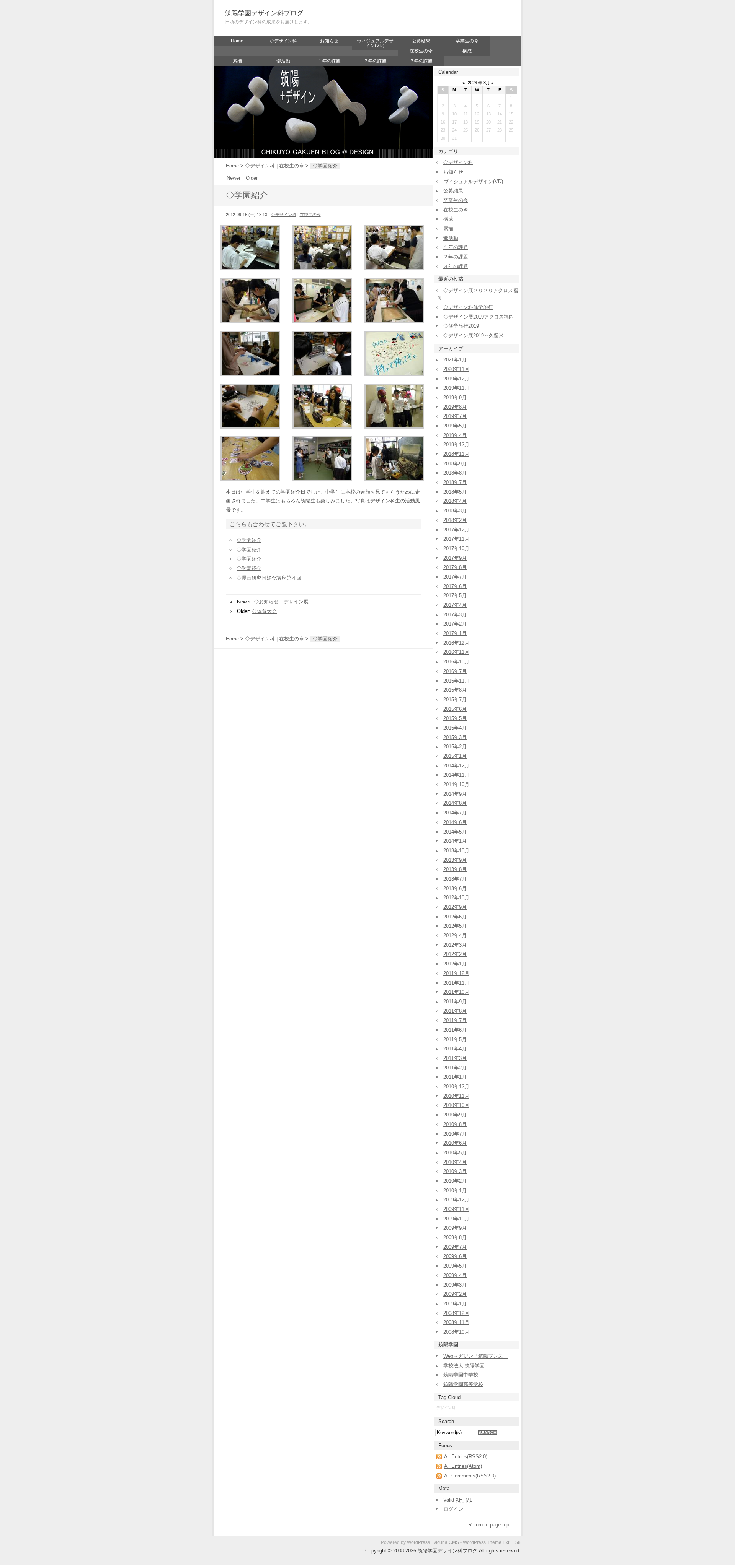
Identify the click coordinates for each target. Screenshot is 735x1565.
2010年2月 (455, 1181)
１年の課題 (329, 60)
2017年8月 (455, 567)
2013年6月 (455, 888)
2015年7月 (455, 699)
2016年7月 (455, 671)
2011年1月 (455, 1077)
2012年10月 (456, 897)
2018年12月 (456, 444)
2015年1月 (455, 756)
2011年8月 (455, 1011)
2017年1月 (455, 633)
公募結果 (421, 41)
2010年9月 (455, 1115)
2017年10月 (456, 548)
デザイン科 (446, 1408)
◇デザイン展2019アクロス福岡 (478, 317)
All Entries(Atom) (463, 1466)
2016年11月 (456, 652)
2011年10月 (456, 992)
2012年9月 (455, 907)
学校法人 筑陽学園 (464, 1365)
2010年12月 (456, 1086)
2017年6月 (455, 586)
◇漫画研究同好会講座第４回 (269, 578)
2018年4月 (455, 501)
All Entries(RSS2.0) (465, 1456)
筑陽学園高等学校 (463, 1384)
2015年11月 (456, 681)
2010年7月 (455, 1134)
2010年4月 (455, 1162)
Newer (233, 178)
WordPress (418, 1542)
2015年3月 (455, 737)
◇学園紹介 (249, 540)
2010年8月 (455, 1124)
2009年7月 (455, 1247)
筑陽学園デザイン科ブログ (264, 13)
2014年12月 (456, 766)
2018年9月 (455, 463)
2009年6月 (455, 1256)
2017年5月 (455, 595)
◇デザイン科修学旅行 (468, 307)
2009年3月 (455, 1285)
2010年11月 (456, 1096)
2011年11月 (456, 983)
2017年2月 (455, 624)
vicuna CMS (446, 1542)
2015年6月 (455, 709)
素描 (237, 60)
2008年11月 (456, 1322)
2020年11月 (456, 369)
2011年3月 (455, 1058)
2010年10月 (456, 1105)
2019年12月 (456, 379)
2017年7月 (455, 577)
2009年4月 (455, 1275)
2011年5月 (455, 1039)
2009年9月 (455, 1228)
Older (252, 178)
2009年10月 (456, 1219)
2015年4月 (455, 728)
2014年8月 (455, 803)
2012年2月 (455, 954)
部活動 (283, 60)
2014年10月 (456, 784)
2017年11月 (456, 539)
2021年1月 (455, 359)
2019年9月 (455, 397)
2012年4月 (455, 935)
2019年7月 (455, 416)
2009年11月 (456, 1209)
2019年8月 (455, 407)
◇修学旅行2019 (461, 326)
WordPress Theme (482, 1542)
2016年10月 (456, 662)
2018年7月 (455, 482)
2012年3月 (455, 945)
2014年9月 (455, 794)
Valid (457, 1500)
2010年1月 (455, 1190)
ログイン (453, 1509)
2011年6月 (455, 1030)
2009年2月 (455, 1294)
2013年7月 (455, 879)
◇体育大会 (264, 611)
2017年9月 (455, 558)
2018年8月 (455, 473)
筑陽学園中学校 (460, 1375)
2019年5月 (455, 426)
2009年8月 (455, 1237)
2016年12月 (456, 643)
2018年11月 (456, 454)
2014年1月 (455, 841)
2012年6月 (455, 917)
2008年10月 (456, 1332)
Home (237, 41)
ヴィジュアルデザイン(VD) (375, 43)
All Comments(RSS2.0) (470, 1476)
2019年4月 (455, 435)
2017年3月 (455, 615)
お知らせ (329, 41)
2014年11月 (456, 775)
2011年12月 (456, 973)
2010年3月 (455, 1171)
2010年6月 (455, 1143)
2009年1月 (455, 1304)
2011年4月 (455, 1048)
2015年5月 (455, 718)
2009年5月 (455, 1266)
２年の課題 (375, 60)
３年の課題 (421, 60)
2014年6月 (455, 822)
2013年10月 (456, 850)
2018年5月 (455, 492)
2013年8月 (455, 869)
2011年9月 (455, 1001)
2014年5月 (455, 832)
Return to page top (488, 1525)
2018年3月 (455, 511)
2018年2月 (455, 520)
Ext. (506, 1542)
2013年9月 (455, 860)
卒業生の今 (467, 41)
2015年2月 (455, 746)
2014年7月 (455, 813)
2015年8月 (455, 690)
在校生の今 (421, 51)
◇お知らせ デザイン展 (281, 602)
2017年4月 (455, 605)
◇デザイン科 (283, 41)
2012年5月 (455, 926)
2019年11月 (456, 388)
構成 (467, 51)
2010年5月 (455, 1152)
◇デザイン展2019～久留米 (473, 335)
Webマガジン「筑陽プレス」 (475, 1356)
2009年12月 (456, 1200)
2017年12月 (456, 530)
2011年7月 (455, 1020)
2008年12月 (456, 1313)
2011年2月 (455, 1068)
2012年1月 (455, 964)
